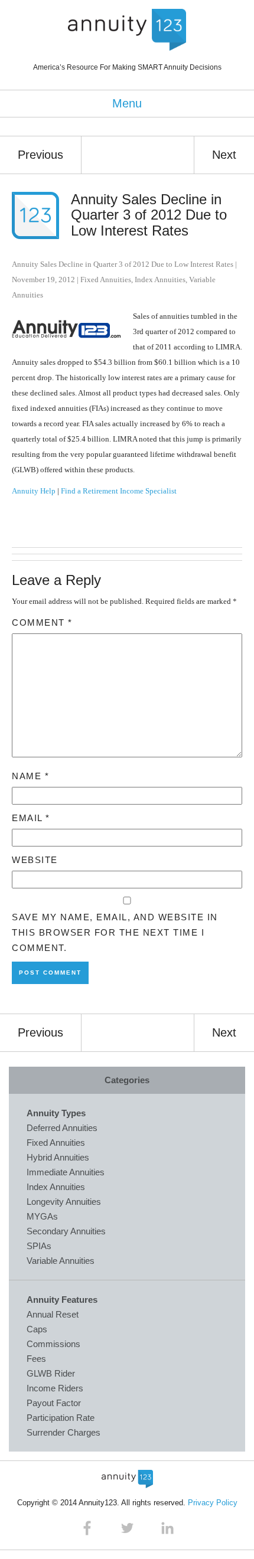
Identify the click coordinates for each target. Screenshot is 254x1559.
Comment (42, 622)
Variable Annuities (61, 1261)
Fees (36, 1359)
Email (31, 818)
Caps (37, 1329)
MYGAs (42, 1216)
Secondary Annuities (66, 1231)
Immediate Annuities (66, 1172)
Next (224, 154)
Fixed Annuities (105, 279)
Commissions (53, 1344)
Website (35, 860)
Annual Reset (53, 1314)
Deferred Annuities (62, 1128)
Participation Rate (61, 1418)
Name (30, 776)
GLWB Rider (51, 1373)
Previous (40, 154)
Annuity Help (34, 490)
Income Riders (55, 1388)
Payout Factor (54, 1403)
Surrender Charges (63, 1432)
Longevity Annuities (64, 1202)
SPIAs (39, 1246)
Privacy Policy (212, 1502)
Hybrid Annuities (58, 1157)
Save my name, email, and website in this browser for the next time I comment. (115, 932)
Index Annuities (160, 279)
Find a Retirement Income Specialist (119, 490)
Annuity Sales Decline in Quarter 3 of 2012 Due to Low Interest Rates (149, 214)
